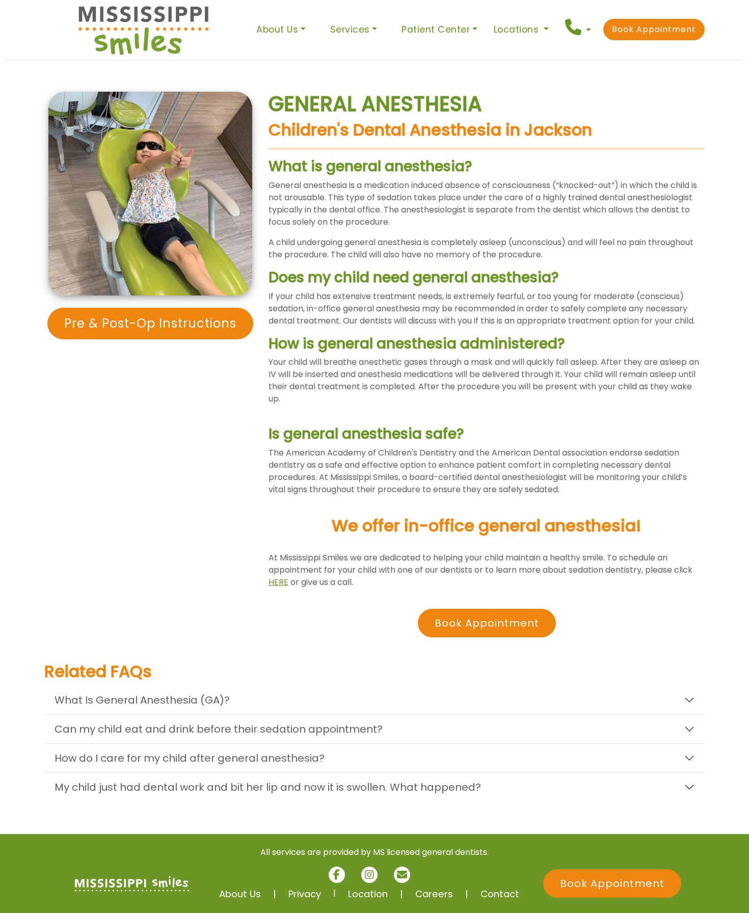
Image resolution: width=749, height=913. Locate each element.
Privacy (304, 894)
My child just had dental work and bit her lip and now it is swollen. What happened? (268, 787)
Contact (499, 894)
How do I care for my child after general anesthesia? (190, 758)
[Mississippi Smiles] (144, 29)
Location (368, 894)
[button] (578, 27)
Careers (434, 894)
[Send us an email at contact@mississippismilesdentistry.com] (402, 875)
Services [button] (350, 29)
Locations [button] (518, 29)
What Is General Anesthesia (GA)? (142, 700)
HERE (278, 582)
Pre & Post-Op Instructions (150, 323)
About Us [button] (277, 29)
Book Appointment (654, 29)
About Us (240, 894)
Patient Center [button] (436, 29)
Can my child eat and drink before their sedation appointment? (219, 729)
